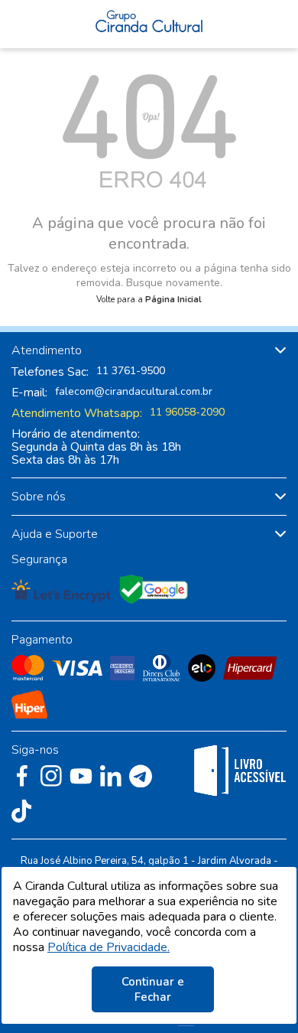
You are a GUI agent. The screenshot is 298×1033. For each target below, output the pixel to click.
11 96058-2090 (187, 412)
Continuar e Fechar (152, 989)
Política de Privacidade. (108, 947)
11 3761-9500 (130, 371)
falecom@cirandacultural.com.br (133, 392)
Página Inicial (173, 299)
